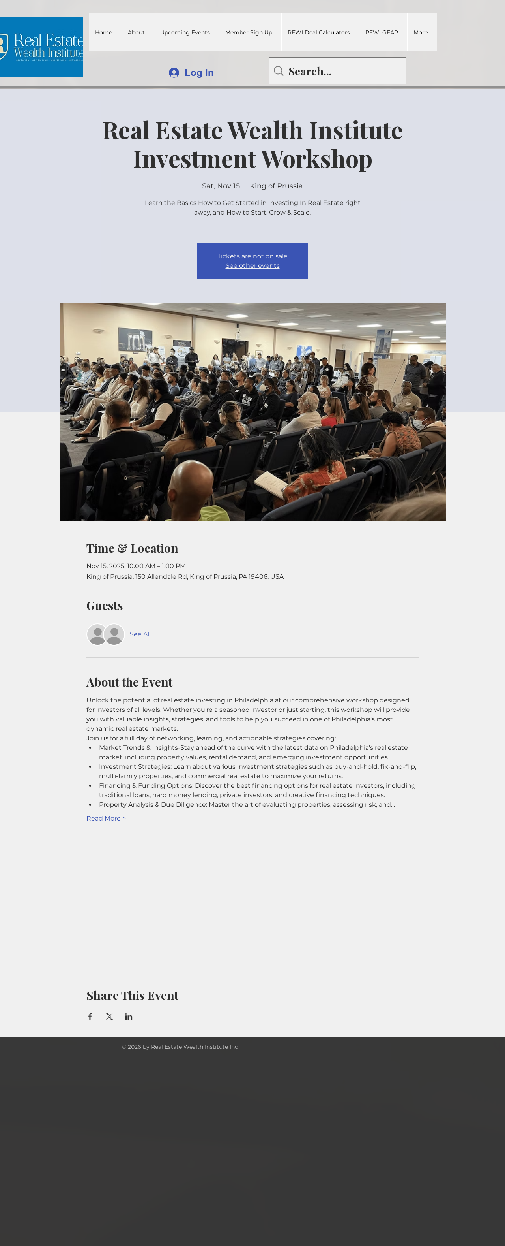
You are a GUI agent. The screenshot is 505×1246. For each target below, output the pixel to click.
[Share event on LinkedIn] (129, 1016)
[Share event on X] (109, 1016)
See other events (253, 265)
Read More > (106, 818)
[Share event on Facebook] (90, 1016)
